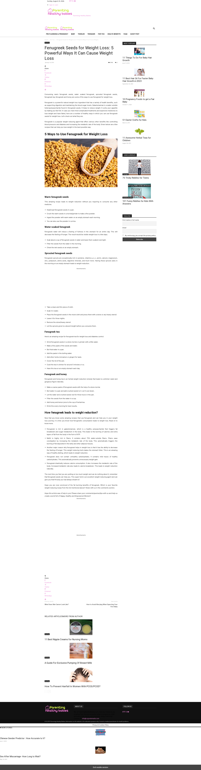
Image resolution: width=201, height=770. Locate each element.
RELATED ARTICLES (53, 616)
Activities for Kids (127, 197)
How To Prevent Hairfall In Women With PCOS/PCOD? (72, 686)
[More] (81, 90)
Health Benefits (114, 34)
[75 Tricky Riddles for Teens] (139, 167)
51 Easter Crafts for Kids (134, 120)
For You (101, 34)
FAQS (125, 34)
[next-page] (49, 691)
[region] (81, 286)
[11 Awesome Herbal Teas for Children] (139, 131)
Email (124, 228)
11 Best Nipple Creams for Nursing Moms (66, 639)
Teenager (91, 34)
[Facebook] (69, 1)
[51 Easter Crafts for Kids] (139, 113)
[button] (153, 29)
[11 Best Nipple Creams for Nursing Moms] (81, 627)
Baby (73, 34)
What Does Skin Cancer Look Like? (57, 604)
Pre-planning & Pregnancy (57, 34)
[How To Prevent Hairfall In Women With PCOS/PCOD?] (81, 674)
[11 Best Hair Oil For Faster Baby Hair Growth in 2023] (139, 72)
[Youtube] (75, 1)
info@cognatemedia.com (90, 718)
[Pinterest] (71, 1)
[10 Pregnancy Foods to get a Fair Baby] (139, 93)
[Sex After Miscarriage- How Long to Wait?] (100, 750)
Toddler (81, 34)
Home (46, 40)
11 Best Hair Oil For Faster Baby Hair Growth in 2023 (137, 79)
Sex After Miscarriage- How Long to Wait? (20, 756)
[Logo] (52, 30)
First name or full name (130, 220)
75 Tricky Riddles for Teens (135, 178)
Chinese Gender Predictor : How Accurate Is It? (22, 738)
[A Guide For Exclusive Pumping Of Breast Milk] (81, 651)
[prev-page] (46, 691)
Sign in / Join (53, 5)
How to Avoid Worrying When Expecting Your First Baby (101, 606)
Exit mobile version (100, 767)
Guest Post (134, 34)
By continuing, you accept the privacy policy (140, 235)
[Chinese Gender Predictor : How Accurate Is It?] (100, 732)
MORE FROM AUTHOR (72, 616)
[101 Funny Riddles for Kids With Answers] (139, 190)
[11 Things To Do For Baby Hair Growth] (139, 51)
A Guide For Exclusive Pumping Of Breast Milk (68, 663)
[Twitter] (73, 1)
